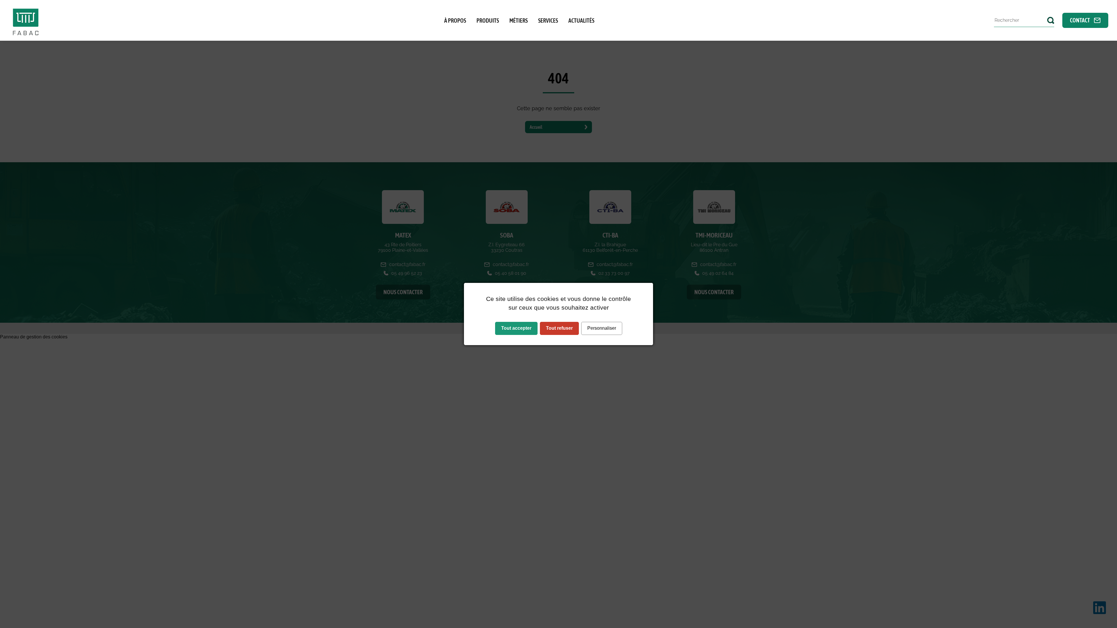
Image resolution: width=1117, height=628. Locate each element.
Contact (1080, 20)
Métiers (518, 20)
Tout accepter (516, 328)
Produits (487, 20)
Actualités (581, 20)
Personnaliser (601, 328)
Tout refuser (559, 328)
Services (548, 20)
